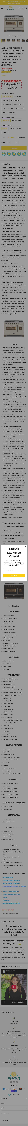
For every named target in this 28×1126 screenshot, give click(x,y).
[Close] (25, 546)
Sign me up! (14, 575)
